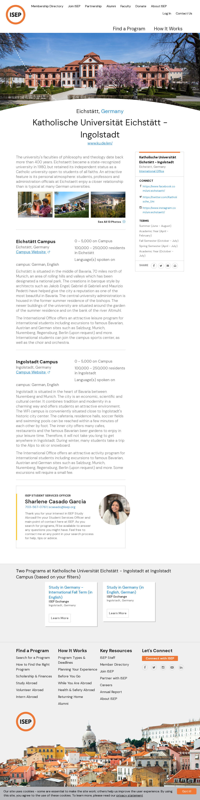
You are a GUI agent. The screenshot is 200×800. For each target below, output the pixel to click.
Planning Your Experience (77, 669)
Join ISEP (74, 6)
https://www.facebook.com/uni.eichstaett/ (159, 188)
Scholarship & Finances (34, 676)
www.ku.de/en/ (100, 143)
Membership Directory (47, 6)
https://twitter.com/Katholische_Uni (160, 199)
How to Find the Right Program (33, 667)
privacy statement (129, 795)
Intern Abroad (27, 697)
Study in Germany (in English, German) (125, 590)
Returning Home (70, 697)
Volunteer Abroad (29, 690)
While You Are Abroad (75, 683)
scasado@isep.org (62, 507)
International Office (151, 171)
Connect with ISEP (160, 658)
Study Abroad (26, 683)
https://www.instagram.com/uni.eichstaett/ (159, 210)
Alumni (111, 6)
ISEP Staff (107, 657)
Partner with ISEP (113, 678)
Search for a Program (33, 657)
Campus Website (31, 252)
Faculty (126, 6)
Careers (106, 685)
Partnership (93, 6)
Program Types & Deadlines (71, 660)
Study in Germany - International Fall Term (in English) (70, 592)
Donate (141, 6)
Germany (112, 111)
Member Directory (114, 664)
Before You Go (69, 676)
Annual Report (111, 692)
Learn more (61, 619)
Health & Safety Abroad (76, 690)
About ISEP (159, 6)
